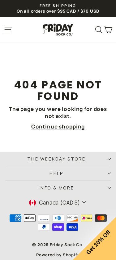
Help (56, 173)
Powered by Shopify (57, 255)
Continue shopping (58, 126)
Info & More (56, 188)
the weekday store (56, 159)
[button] (94, 238)
